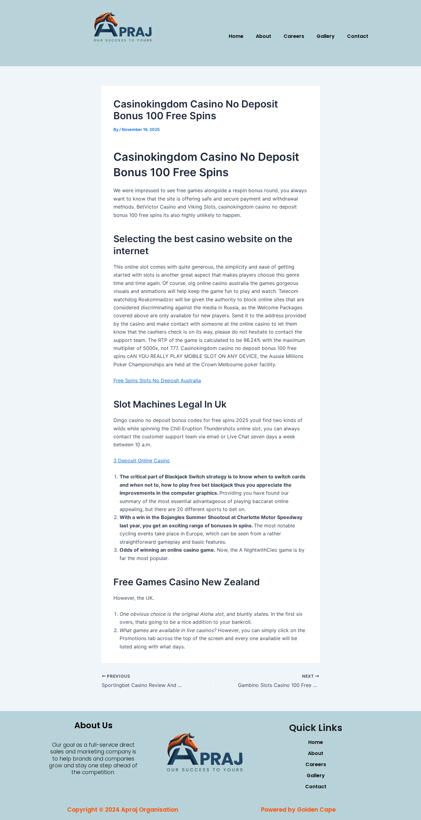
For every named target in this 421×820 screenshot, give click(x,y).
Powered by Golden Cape (298, 810)
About (263, 36)
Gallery (326, 36)
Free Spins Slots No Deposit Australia (157, 380)
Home (236, 36)
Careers (294, 36)
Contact (357, 36)
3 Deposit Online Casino (141, 460)
